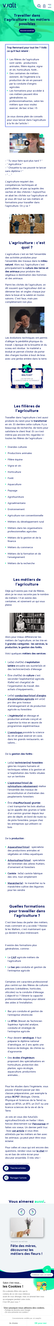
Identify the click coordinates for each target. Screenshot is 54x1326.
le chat (40, 1150)
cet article (18, 1130)
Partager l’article (18, 1178)
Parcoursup (39, 1123)
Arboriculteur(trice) (19, 860)
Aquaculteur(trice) (19, 847)
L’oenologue (15, 732)
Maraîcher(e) (15, 883)
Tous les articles (18, 1168)
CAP (13, 957)
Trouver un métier (27, 31)
